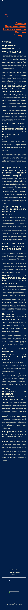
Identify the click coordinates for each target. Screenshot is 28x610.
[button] (24, 3)
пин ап (17, 74)
